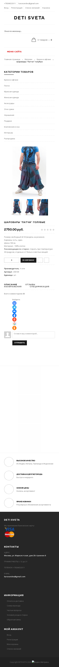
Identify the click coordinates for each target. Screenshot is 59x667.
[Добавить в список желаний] (40, 260)
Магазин (28, 59)
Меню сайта (14, 52)
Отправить (19, 343)
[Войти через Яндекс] (14, 319)
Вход (6, 8)
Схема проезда (13, 605)
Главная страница (12, 59)
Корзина (46, 8)
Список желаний (32, 8)
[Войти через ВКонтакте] (14, 311)
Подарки (8, 121)
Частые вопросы (14, 610)
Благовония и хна (11, 127)
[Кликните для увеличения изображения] (29, 171)
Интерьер (8, 132)
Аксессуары (9, 103)
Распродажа (9, 138)
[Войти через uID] (14, 303)
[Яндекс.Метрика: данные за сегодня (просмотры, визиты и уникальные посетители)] (40, 662)
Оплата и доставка (15, 601)
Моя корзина (12, 644)
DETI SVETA (29, 17)
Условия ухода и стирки (17, 615)
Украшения (9, 115)
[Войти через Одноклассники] (14, 328)
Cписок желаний (14, 649)
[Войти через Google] (14, 324)
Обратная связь (14, 619)
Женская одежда (11, 97)
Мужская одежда (11, 91)
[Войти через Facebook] (14, 315)
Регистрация (16, 8)
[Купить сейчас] (46, 260)
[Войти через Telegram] (14, 307)
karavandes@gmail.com (29, 3)
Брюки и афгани (44, 59)
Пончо (7, 85)
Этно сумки (9, 109)
